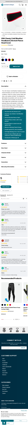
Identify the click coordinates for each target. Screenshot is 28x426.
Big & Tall (4, 389)
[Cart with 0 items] (22, 5)
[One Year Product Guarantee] (23, 330)
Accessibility (5, 362)
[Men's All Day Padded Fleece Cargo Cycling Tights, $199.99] (11, 292)
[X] (8, 81)
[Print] (6, 81)
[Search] (20, 5)
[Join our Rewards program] (17, 330)
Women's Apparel (6, 387)
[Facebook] (2, 81)
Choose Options (11, 301)
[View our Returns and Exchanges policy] (4, 330)
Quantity (3, 63)
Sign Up (23, 347)
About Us (4, 374)
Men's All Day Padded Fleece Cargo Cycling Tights (10, 308)
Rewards (4, 370)
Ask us (14, 48)
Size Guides (4, 372)
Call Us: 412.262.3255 (6, 366)
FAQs (3, 358)
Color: (3, 57)
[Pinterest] (11, 81)
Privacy (4, 360)
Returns (4, 368)
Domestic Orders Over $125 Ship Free (14, 1)
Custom (4, 393)
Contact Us (4, 364)
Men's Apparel (5, 385)
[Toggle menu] (26, 5)
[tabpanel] (12, 299)
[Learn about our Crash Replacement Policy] (10, 330)
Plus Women (5, 391)
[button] (26, 199)
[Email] (4, 81)
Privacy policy (24, 410)
